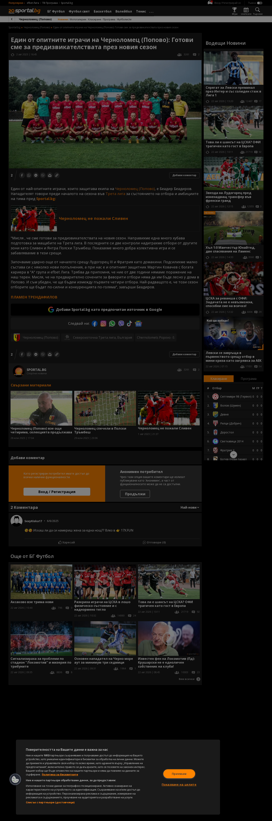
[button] (15, 779)
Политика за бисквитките (60, 774)
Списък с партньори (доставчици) (50, 802)
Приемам (179, 774)
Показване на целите (179, 784)
